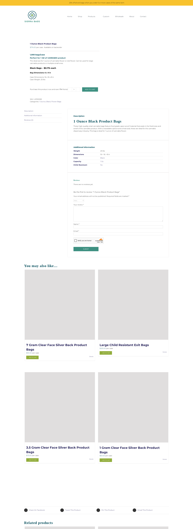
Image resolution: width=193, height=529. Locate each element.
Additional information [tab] (33, 115)
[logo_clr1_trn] (32, 12)
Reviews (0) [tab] (28, 120)
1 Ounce (42, 102)
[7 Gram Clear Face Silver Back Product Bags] (60, 305)
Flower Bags (56, 102)
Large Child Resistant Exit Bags (124, 345)
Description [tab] (28, 111)
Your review (78, 205)
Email (76, 231)
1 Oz (101, 161)
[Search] (155, 16)
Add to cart (90, 89)
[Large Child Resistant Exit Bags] (133, 305)
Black (48, 102)
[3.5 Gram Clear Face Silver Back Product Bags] (60, 407)
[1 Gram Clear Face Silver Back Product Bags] (133, 407)
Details (91, 356)
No (101, 165)
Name (76, 224)
